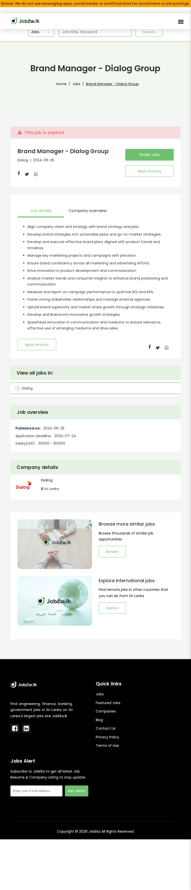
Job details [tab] (40, 211)
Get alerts (76, 790)
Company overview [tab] (88, 211)
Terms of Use (107, 745)
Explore (112, 607)
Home (61, 83)
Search (149, 32)
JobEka (94, 831)
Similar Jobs (149, 154)
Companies (106, 711)
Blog (99, 719)
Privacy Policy (107, 737)
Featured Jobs (108, 702)
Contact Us (105, 728)
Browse (112, 551)
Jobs (76, 83)
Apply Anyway (149, 171)
